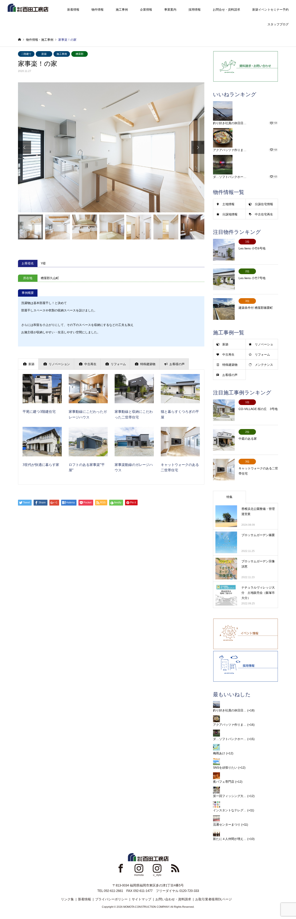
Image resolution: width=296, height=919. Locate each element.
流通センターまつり (226, 824)
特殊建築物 (229, 364)
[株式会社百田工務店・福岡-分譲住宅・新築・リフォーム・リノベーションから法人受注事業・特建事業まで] (27, 7)
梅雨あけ (219, 753)
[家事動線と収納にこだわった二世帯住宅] (134, 399)
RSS (175, 868)
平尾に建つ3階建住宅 (39, 411)
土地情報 (228, 204)
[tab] (28, 364)
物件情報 (97, 9)
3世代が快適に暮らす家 (41, 464)
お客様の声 (229, 375)
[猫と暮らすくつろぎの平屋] (180, 399)
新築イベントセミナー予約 (270, 9)
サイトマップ (141, 899)
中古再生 (228, 354)
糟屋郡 (79, 53)
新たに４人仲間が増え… (229, 839)
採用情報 (195, 9)
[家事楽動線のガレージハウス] (134, 452)
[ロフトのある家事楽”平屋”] (88, 452)
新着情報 (73, 9)
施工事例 (122, 9)
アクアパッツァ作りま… (229, 150)
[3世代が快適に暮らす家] (42, 452)
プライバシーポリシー (111, 899)
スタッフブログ (278, 24)
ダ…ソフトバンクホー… (229, 177)
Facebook (120, 868)
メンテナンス (264, 364)
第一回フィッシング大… (229, 796)
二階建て (26, 53)
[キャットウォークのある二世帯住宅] (180, 452)
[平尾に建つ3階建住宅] (42, 399)
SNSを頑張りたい (225, 767)
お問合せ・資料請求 (226, 9)
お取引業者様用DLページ (213, 899)
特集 (229, 497)
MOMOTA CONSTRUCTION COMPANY (146, 906)
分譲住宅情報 (264, 204)
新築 (44, 53)
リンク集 (67, 899)
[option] (111, 147)
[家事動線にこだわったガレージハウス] (88, 399)
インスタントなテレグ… (229, 810)
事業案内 (170, 9)
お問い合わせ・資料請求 (173, 899)
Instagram (138, 868)
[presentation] (28, 364)
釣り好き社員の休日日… (229, 123)
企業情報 (146, 9)
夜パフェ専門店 (223, 781)
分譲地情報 (229, 214)
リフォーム (262, 354)
